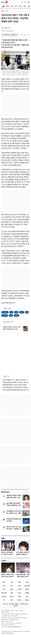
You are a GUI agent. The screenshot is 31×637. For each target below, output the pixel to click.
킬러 (11, 315)
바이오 (27, 589)
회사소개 (5, 604)
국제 (27, 582)
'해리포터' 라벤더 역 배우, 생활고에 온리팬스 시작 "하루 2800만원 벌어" (14, 498)
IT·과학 (19, 589)
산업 (4, 589)
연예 (2, 538)
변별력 (16, 315)
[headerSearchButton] (22, 2)
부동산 (11, 589)
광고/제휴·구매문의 (14, 604)
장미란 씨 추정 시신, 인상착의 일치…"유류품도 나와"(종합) (13, 529)
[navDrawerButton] (28, 2)
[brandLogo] (4, 1)
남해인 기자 (7, 28)
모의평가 (4, 315)
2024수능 (5, 312)
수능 (11, 312)
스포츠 (3, 560)
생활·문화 (3, 593)
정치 (4, 582)
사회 (2, 11)
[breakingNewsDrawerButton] (25, 2)
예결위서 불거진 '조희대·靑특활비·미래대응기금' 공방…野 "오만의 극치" (11, 328)
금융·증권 (27, 586)
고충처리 (15, 606)
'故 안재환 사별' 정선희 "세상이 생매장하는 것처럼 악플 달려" (14, 505)
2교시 (21, 312)
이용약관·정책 (24, 604)
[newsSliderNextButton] (28, 492)
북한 (19, 586)
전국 (4, 586)
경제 (19, 582)
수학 (16, 312)
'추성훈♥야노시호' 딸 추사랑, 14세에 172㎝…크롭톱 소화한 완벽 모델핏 (14, 513)
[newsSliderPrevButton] (24, 492)
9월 (27, 312)
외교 (12, 586)
